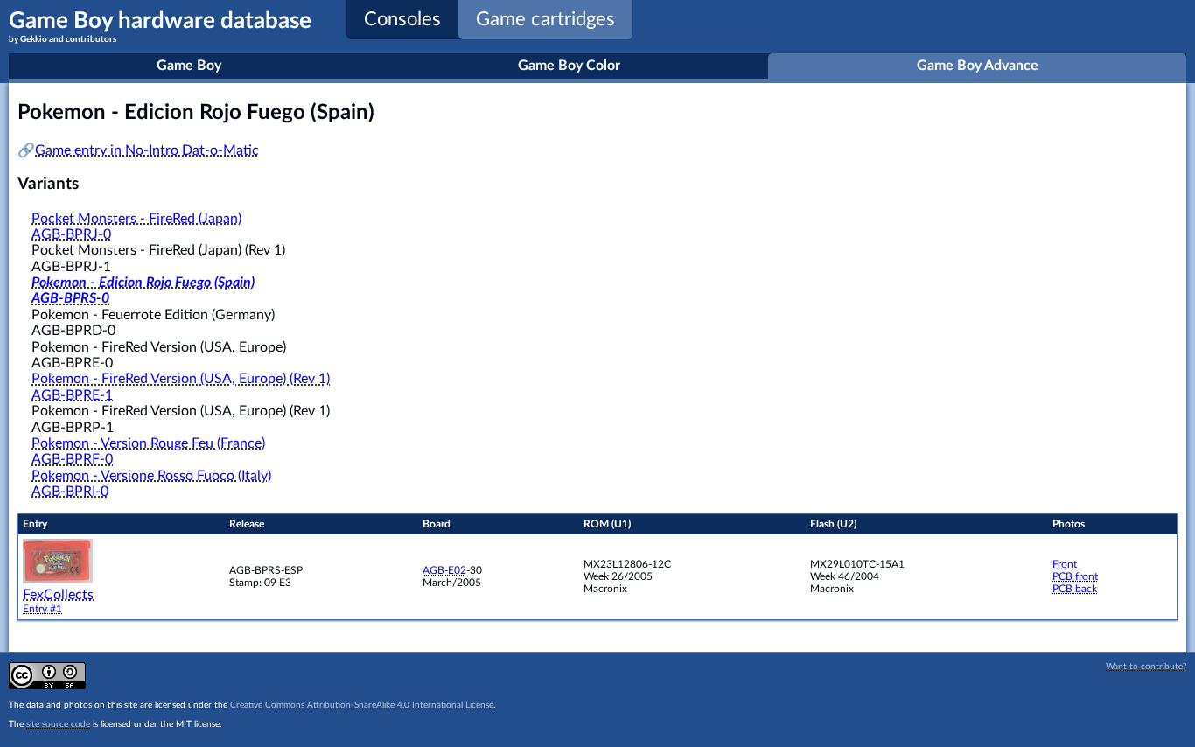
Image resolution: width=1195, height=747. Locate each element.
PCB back (1074, 588)
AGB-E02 (444, 570)
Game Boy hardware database (160, 27)
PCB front (1075, 576)
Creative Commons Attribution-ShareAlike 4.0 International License (361, 705)
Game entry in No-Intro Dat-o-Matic (147, 150)
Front (1064, 564)
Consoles (402, 19)
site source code (58, 724)
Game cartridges (545, 19)
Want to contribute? (1146, 666)
